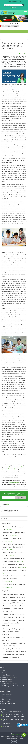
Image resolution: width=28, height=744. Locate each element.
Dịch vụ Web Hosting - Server (9, 677)
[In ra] (22, 53)
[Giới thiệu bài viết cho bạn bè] (20, 53)
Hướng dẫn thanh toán (8, 675)
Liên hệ (3, 671)
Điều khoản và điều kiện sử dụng (10, 684)
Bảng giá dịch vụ (6, 697)
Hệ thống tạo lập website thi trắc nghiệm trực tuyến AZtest (16, 737)
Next (25, 18)
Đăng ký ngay (7, 19)
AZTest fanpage (6, 701)
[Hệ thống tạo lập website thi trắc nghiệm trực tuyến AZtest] (7, 12)
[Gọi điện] (24, 735)
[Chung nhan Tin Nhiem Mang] (19, 734)
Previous (2, 18)
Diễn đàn (4, 673)
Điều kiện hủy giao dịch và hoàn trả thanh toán (14, 686)
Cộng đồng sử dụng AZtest (9, 703)
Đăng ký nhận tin (20, 498)
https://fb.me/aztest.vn (14, 482)
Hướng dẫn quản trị (7, 695)
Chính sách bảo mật (7, 681)
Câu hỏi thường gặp (7, 679)
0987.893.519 (15, 7)
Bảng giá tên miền (6, 699)
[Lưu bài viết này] (25, 53)
